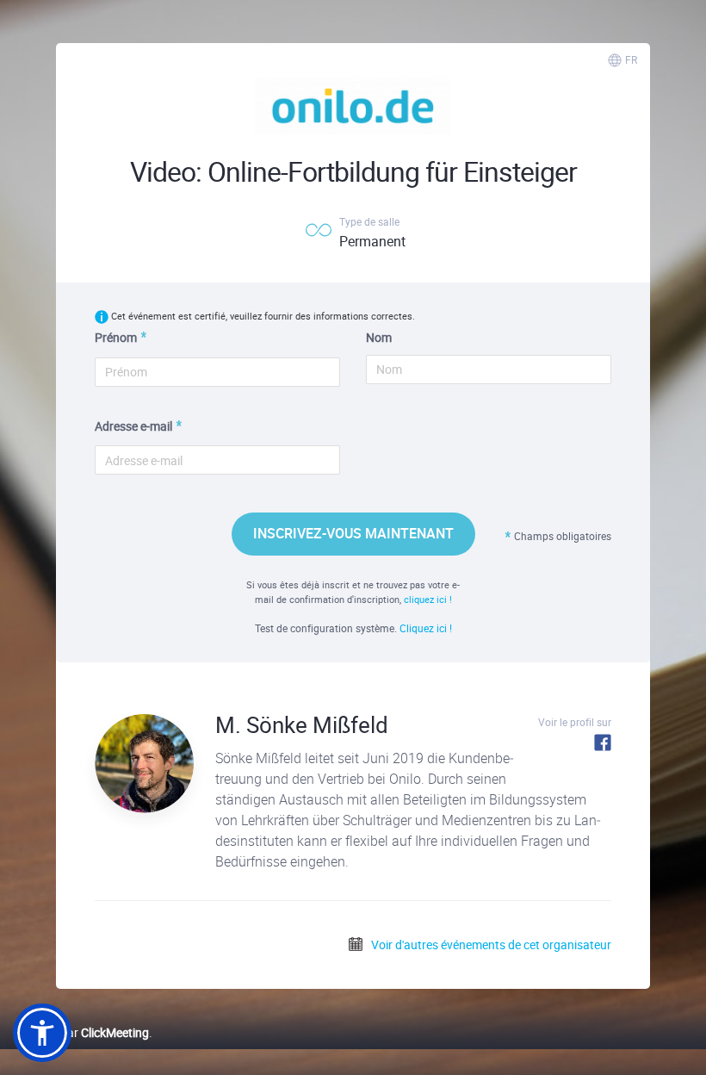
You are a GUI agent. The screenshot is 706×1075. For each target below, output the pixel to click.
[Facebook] (602, 742)
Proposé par (81, 1032)
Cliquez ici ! (425, 628)
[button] (42, 1033)
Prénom (116, 337)
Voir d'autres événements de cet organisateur (489, 944)
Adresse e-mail (133, 426)
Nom (379, 337)
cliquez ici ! (428, 599)
